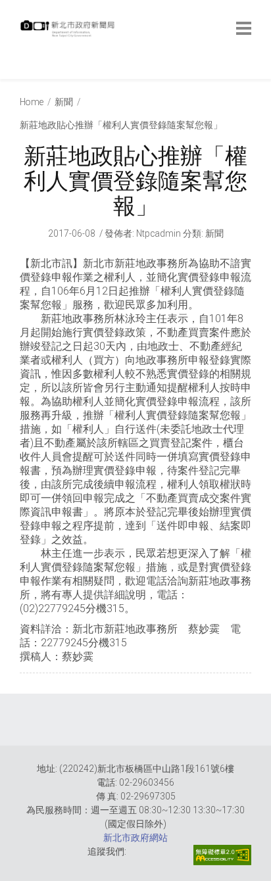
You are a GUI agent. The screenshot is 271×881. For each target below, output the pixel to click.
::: (23, 72)
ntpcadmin (158, 233)
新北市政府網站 (135, 837)
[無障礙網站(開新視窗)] (222, 855)
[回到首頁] (69, 32)
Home (31, 102)
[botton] (243, 28)
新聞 (64, 102)
